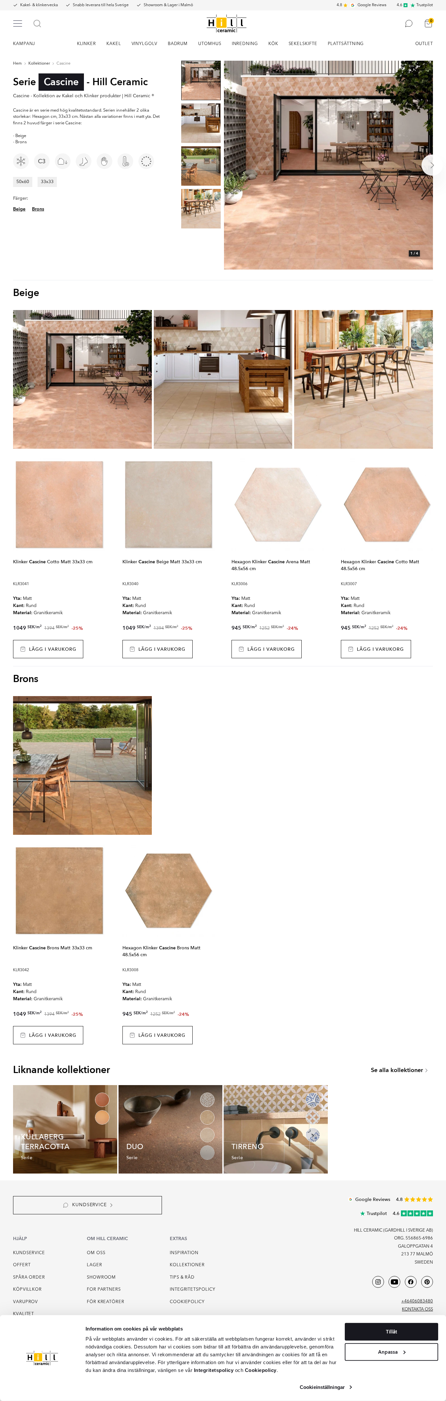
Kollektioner (39, 64)
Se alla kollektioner (397, 1070)
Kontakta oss (417, 1309)
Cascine (63, 64)
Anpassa (388, 1351)
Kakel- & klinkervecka (39, 5)
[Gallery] (328, 165)
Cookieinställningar (322, 1387)
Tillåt (391, 1332)
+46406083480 (417, 1301)
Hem (17, 64)
